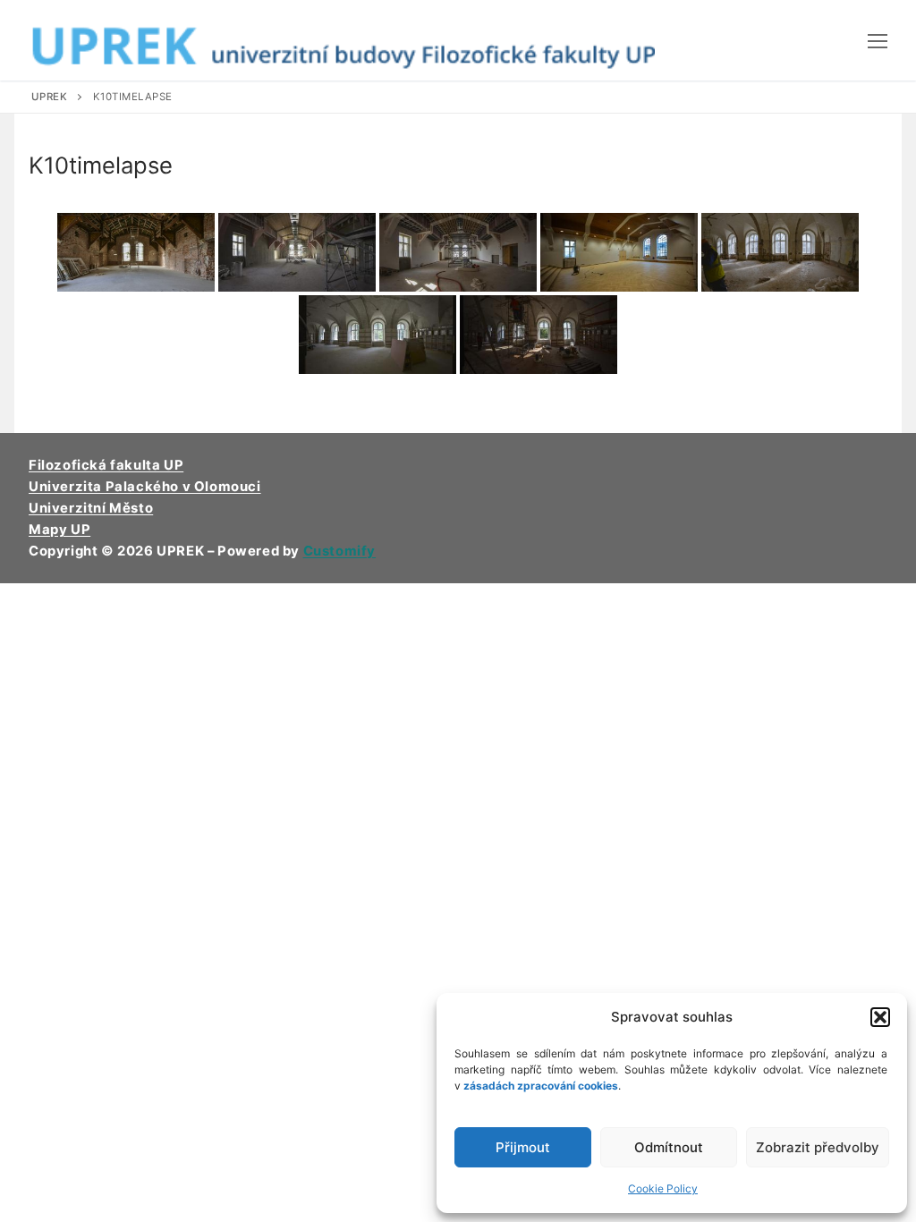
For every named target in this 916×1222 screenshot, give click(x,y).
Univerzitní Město (91, 508)
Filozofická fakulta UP (106, 465)
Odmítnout (668, 1147)
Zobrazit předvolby (817, 1147)
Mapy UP (59, 530)
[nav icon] (877, 40)
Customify (339, 551)
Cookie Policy (663, 1188)
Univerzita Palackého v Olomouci (145, 487)
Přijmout (523, 1147)
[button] (880, 1017)
